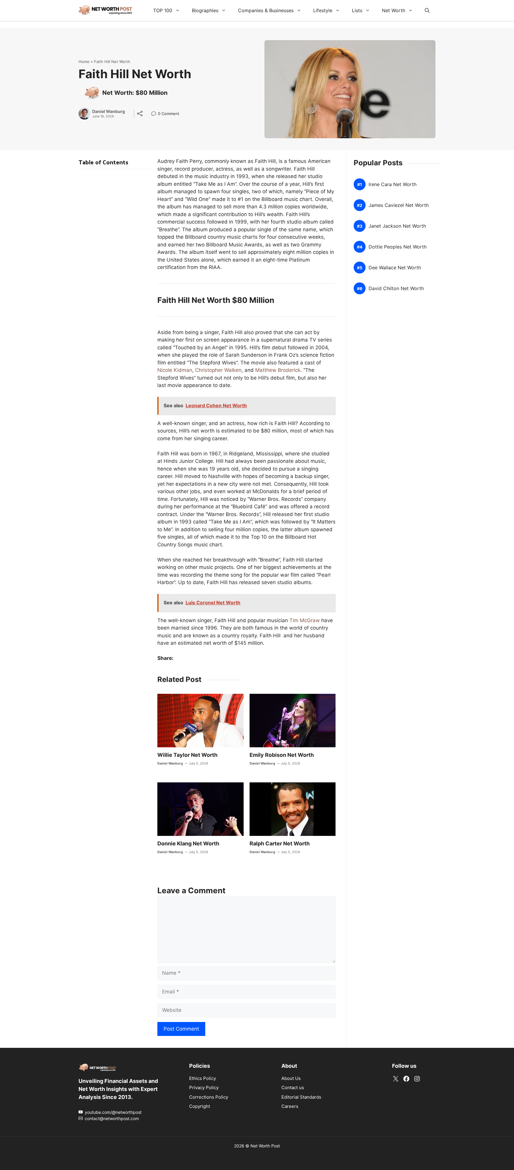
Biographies (205, 10)
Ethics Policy (202, 1078)
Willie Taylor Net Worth (187, 755)
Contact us (292, 1087)
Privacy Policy (204, 1087)
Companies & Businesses (266, 10)
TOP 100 (162, 10)
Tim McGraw (304, 620)
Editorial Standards (301, 1097)
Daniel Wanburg (108, 111)
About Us (291, 1078)
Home (84, 61)
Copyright (199, 1106)
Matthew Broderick (277, 370)
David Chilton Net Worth (396, 288)
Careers (289, 1106)
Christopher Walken (218, 370)
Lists (357, 10)
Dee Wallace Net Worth (395, 268)
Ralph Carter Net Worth (280, 843)
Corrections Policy (208, 1097)
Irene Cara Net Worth (392, 184)
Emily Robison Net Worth (282, 755)
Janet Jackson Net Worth (397, 226)
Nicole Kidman (174, 370)
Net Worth (393, 10)
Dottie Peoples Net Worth (398, 247)
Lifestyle (322, 10)
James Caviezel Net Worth (399, 205)
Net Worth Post (265, 1145)
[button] (427, 10)
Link (155, 114)
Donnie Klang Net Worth (188, 843)
